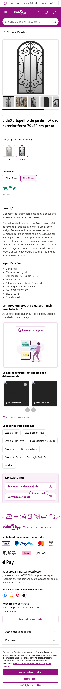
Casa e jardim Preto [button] (34, 432)
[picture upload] (30, 350)
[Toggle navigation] (5, 12)
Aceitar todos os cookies (30, 672)
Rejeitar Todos (31, 678)
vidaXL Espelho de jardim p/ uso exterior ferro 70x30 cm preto (30, 123)
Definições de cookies (30, 685)
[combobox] (30, 21)
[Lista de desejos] (46, 12)
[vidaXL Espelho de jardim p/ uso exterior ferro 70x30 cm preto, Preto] (30, 67)
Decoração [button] (10, 449)
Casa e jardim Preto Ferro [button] (42, 440)
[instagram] (11, 595)
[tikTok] (23, 595)
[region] (30, 668)
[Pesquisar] (54, 21)
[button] (28, 3)
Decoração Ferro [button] (13, 457)
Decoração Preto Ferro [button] (38, 457)
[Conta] (38, 12)
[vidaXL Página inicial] (20, 12)
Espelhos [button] (9, 465)
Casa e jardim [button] (11, 432)
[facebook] (5, 595)
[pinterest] (17, 595)
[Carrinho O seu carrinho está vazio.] (55, 12)
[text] (9, 189)
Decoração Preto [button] (29, 449)
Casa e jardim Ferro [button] (14, 440)
